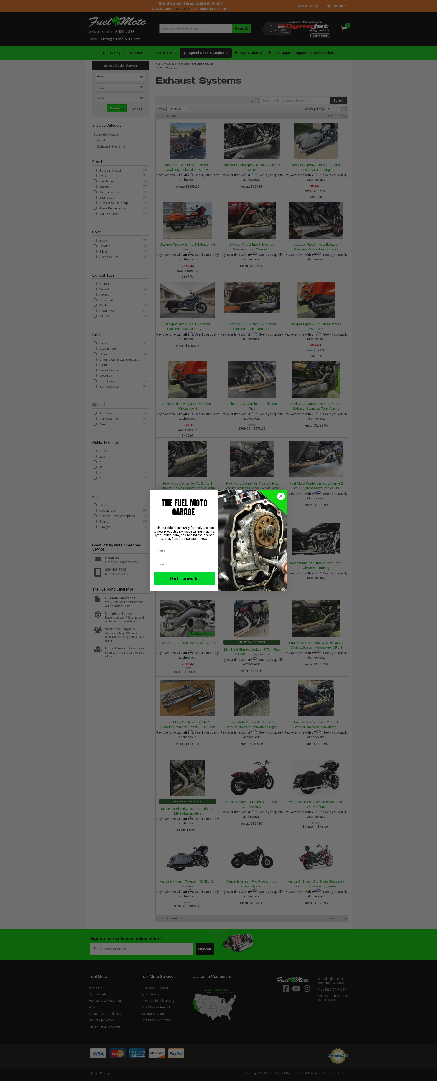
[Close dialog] (281, 496)
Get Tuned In (184, 578)
